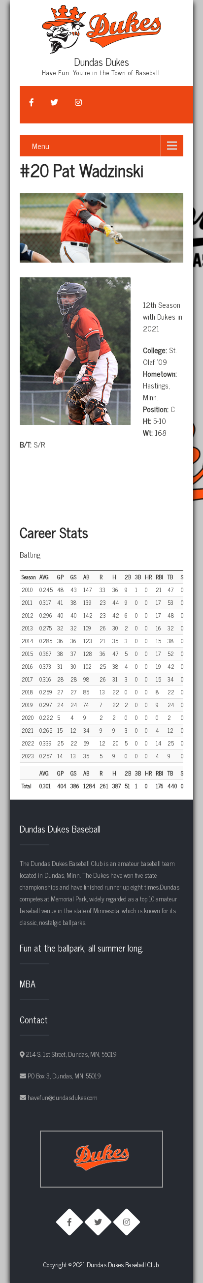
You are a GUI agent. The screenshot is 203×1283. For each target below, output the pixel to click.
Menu (40, 145)
